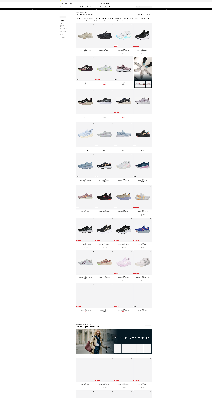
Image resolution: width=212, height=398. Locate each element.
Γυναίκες (61, 3)
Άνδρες (66, 3)
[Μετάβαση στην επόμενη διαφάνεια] (151, 326)
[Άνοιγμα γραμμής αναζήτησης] (136, 6)
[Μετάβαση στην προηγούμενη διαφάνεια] (145, 326)
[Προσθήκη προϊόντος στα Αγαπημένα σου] (93, 25)
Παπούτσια (82, 12)
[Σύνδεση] (142, 3)
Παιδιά (71, 3)
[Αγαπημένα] (148, 3)
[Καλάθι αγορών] (151, 3)
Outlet (62, 0)
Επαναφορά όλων (126, 20)
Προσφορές (84, 18)
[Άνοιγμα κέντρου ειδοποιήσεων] (145, 3)
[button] (139, 14)
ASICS (86, 12)
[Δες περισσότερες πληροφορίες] (85, 53)
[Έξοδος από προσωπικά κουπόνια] (139, 3)
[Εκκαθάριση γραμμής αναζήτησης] (151, 6)
